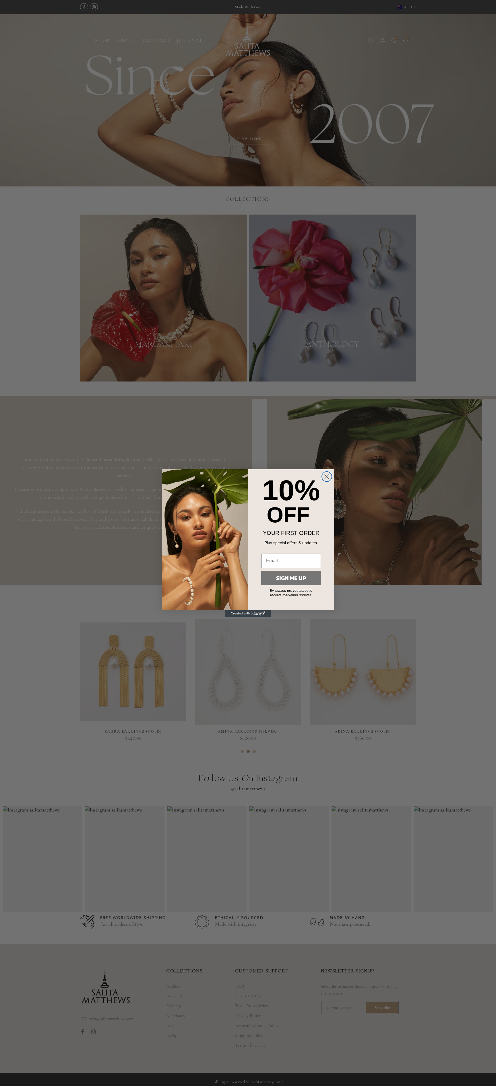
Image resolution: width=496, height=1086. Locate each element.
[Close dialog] (327, 477)
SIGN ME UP (291, 578)
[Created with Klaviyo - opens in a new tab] (248, 613)
